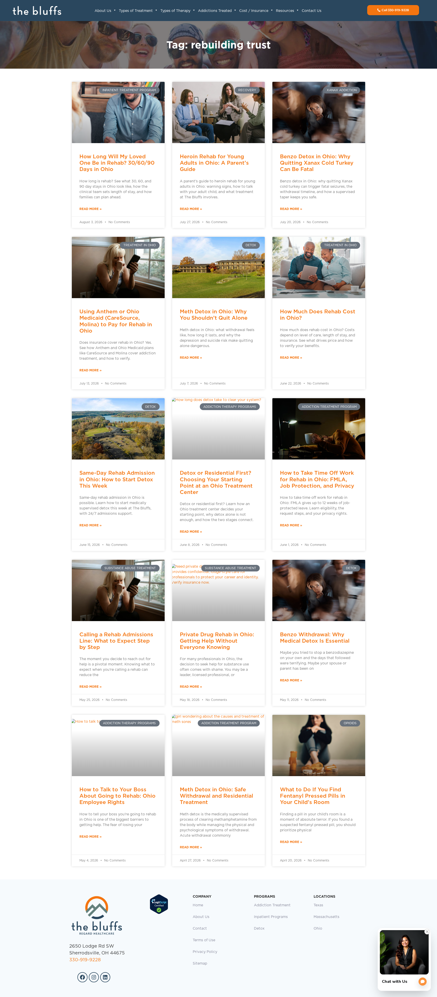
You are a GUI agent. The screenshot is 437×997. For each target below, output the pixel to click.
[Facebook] (82, 977)
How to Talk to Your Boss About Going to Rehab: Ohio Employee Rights (117, 795)
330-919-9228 (85, 960)
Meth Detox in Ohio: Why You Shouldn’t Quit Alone (214, 314)
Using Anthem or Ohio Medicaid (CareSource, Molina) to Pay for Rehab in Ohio (115, 321)
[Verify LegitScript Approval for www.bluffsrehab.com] (159, 913)
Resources (285, 11)
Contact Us (311, 11)
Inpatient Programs (271, 917)
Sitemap (200, 963)
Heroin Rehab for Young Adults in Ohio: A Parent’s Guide (214, 162)
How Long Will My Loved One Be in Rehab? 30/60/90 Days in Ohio (117, 162)
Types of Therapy (175, 11)
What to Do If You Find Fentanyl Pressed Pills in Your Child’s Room (312, 795)
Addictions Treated (215, 11)
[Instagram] (94, 977)
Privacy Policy (205, 952)
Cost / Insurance (253, 11)
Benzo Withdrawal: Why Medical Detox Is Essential (314, 637)
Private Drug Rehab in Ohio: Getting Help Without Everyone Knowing (217, 640)
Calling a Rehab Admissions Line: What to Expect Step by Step (116, 640)
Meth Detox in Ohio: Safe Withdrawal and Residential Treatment (216, 795)
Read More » (90, 209)
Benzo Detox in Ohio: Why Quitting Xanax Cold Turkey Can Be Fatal (317, 162)
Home (198, 905)
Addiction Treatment (272, 905)
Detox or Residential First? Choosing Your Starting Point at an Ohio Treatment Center (216, 482)
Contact (200, 928)
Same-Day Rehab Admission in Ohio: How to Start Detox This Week (117, 479)
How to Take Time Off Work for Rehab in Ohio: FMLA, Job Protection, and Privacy (317, 479)
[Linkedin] (105, 977)
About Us (103, 11)
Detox (259, 928)
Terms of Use (204, 940)
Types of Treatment (136, 11)
